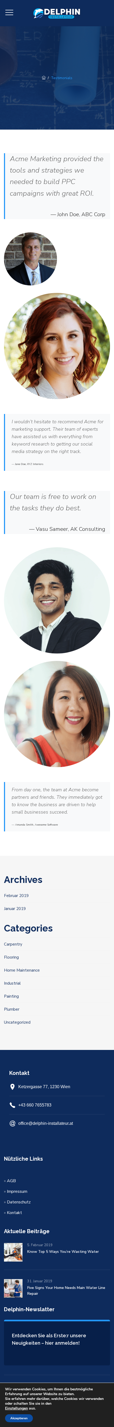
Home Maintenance (22, 970)
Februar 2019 (16, 895)
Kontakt (14, 1213)
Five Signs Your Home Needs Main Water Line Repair (66, 1290)
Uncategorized (17, 1022)
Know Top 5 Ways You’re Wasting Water (63, 1251)
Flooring (11, 957)
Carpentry (13, 944)
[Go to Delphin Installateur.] (44, 77)
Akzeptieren (19, 1418)
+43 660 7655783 (34, 1105)
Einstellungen (16, 1408)
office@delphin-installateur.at (45, 1123)
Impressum (17, 1191)
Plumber (11, 1009)
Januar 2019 (15, 908)
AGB (11, 1181)
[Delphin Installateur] (57, 13)
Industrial (12, 983)
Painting (11, 996)
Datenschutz (19, 1202)
